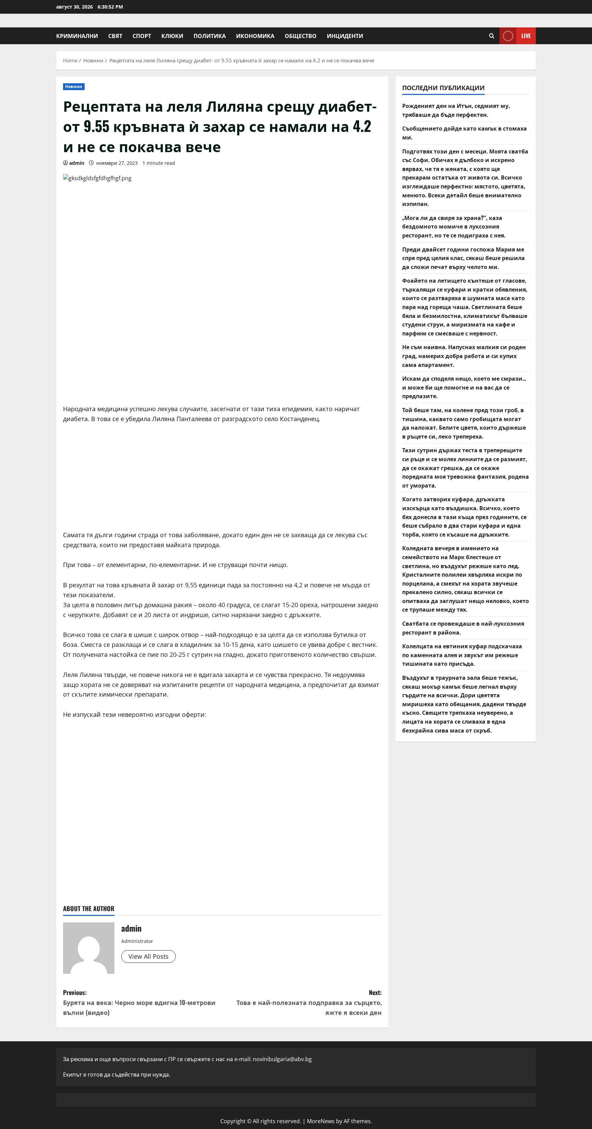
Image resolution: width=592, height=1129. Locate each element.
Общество (301, 36)
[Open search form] (491, 35)
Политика (210, 36)
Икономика (255, 36)
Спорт (142, 36)
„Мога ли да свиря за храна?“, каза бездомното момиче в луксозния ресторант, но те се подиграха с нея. (453, 226)
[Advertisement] (222, 346)
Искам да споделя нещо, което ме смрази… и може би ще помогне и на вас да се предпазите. (464, 387)
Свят (115, 36)
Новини (74, 86)
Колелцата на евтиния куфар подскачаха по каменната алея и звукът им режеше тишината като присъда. (462, 654)
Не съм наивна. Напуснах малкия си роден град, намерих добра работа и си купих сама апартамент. (464, 355)
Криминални (77, 36)
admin (76, 163)
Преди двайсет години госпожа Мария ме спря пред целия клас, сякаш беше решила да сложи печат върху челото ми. (463, 258)
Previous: (139, 1002)
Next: (309, 1002)
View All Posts (148, 956)
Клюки (172, 36)
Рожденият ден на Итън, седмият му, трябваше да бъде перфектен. (456, 110)
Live (526, 36)
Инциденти (345, 36)
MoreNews (321, 1121)
